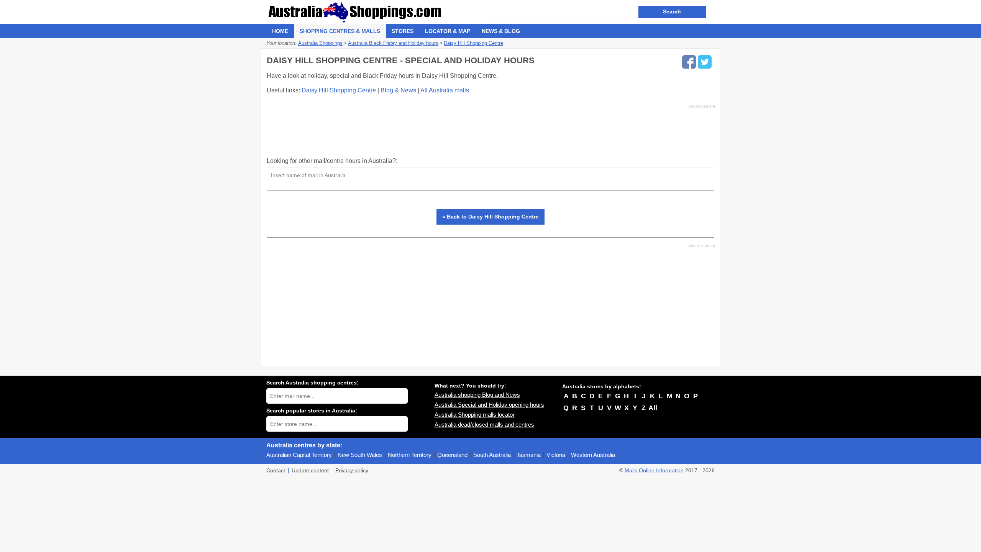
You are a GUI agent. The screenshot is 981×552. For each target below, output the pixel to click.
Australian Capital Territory (299, 455)
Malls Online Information (654, 470)
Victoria (555, 455)
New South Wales (360, 455)
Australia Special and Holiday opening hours (489, 404)
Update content (310, 470)
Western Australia (593, 455)
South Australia (492, 455)
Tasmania (529, 455)
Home (280, 31)
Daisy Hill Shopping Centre (339, 90)
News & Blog (501, 31)
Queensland (452, 455)
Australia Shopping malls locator (475, 414)
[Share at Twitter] (705, 62)
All (652, 408)
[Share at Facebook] (689, 62)
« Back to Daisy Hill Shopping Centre (490, 217)
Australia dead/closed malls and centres (484, 424)
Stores (402, 31)
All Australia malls (444, 90)
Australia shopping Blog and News (477, 394)
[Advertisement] (491, 130)
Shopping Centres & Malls (340, 31)
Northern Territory (409, 455)
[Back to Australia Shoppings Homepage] (374, 12)
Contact (275, 470)
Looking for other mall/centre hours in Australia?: (332, 161)
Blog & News (398, 90)
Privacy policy (351, 470)
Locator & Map (447, 31)
